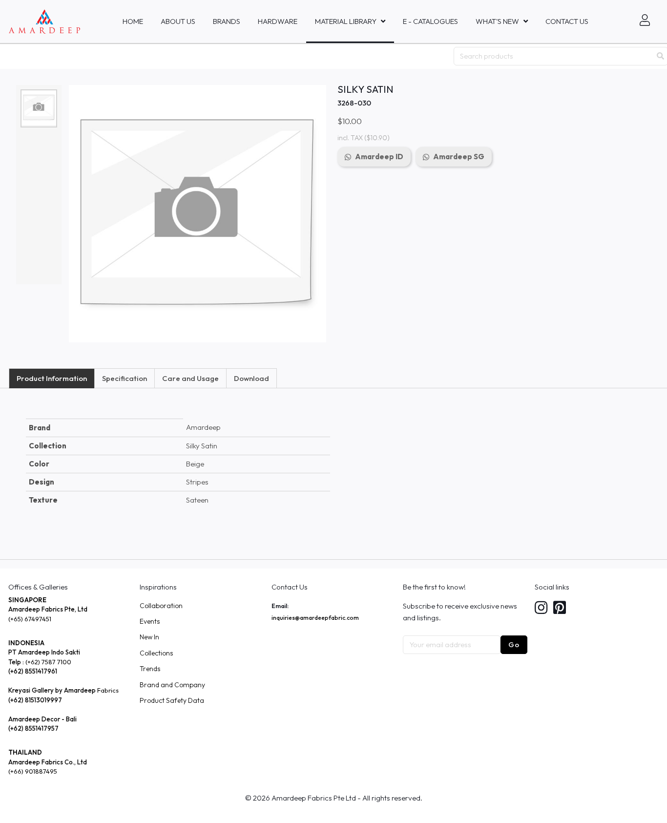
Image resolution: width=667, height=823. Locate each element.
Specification (124, 378)
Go (514, 644)
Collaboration (161, 605)
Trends (150, 668)
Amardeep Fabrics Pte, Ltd (47, 609)
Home (133, 21)
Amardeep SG (458, 156)
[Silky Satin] (38, 107)
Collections (156, 653)
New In (149, 637)
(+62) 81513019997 (35, 700)
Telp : (16, 662)
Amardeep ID (379, 156)
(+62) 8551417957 (33, 728)
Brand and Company (172, 684)
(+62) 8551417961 (32, 671)
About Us (178, 21)
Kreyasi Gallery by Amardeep (52, 690)
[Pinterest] (559, 608)
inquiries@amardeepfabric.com (315, 617)
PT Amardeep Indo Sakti (44, 652)
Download (251, 378)
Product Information (52, 378)
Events (150, 621)
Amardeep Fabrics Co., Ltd (47, 762)
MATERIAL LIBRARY (345, 21)
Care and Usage (190, 378)
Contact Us (566, 21)
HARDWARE (277, 21)
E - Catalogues (430, 21)
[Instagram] (541, 608)
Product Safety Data (172, 700)
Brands (226, 21)
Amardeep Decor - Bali (42, 719)
